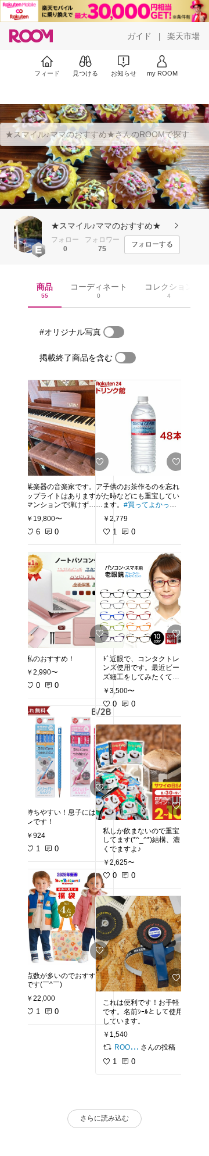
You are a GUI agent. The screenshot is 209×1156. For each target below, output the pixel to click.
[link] (66, 428)
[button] (27, 234)
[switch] (113, 332)
